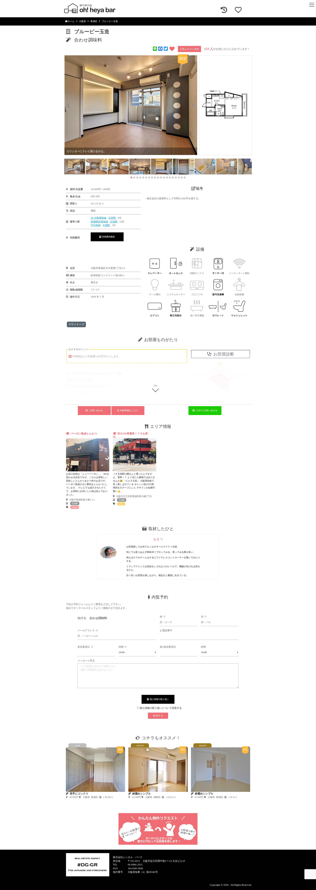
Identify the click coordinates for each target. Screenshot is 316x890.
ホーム (71, 21)
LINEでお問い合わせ (206, 410)
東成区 (93, 21)
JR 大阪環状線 (98, 218)
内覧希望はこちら (128, 410)
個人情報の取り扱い (159, 699)
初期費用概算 (108, 237)
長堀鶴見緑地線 (99, 221)
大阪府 (82, 21)
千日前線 (96, 225)
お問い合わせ (95, 410)
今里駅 (107, 225)
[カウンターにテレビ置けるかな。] (131, 105)
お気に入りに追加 (189, 49)
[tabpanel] (87, 470)
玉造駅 (112, 218)
